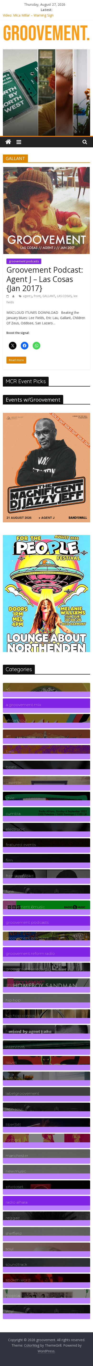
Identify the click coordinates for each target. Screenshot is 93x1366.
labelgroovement (22, 1093)
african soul (16, 720)
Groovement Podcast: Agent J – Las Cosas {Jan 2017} (44, 279)
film (9, 860)
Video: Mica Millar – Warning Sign (28, 15)
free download (20, 876)
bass (10, 751)
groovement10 (20, 984)
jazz (9, 1078)
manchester (17, 1155)
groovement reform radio (30, 953)
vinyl (10, 1311)
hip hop (13, 1000)
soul (10, 1249)
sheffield (14, 1233)
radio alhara (16, 1202)
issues (11, 1062)
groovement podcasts (24, 261)
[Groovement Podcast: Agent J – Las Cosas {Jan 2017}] (46, 169)
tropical (13, 1295)
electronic (15, 829)
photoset (15, 1186)
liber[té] (13, 1124)
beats (11, 767)
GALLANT (48, 296)
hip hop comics (20, 1015)
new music (16, 1171)
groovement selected (26, 969)
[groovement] (8, 142)
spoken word (18, 1280)
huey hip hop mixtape (27, 1031)
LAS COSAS (64, 296)
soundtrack (16, 1264)
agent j (27, 296)
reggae (13, 1218)
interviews (15, 1047)
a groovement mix (23, 704)
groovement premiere (27, 938)
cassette (13, 782)
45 (8, 689)
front (37, 296)
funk (10, 891)
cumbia (13, 813)
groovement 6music (25, 907)
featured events (21, 844)
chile (10, 798)
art (8, 736)
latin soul (14, 1109)
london (13, 1140)
